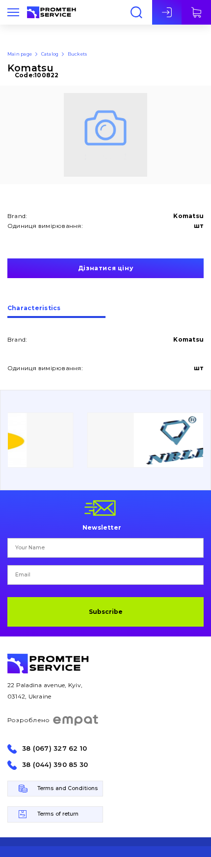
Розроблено (28, 720)
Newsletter (101, 527)
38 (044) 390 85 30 (55, 765)
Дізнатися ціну (105, 268)
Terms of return (58, 814)
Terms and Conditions (67, 788)
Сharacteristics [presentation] (34, 308)
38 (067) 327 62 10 (54, 748)
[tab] (56, 311)
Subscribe (106, 611)
